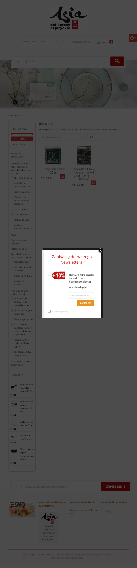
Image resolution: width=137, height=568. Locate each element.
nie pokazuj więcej (60, 311)
